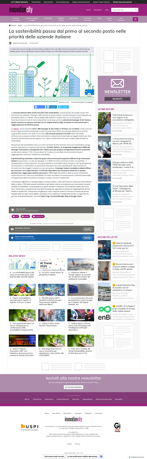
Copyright (77, 413)
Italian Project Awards (101, 2)
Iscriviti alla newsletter (73, 387)
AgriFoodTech (74, 18)
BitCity (27, 399)
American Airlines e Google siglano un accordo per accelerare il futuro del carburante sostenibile (79, 275)
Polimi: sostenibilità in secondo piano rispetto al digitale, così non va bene (20, 300)
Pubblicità (88, 413)
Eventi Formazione (121, 19)
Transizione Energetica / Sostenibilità (82, 102)
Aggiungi (87, 238)
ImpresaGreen (88, 399)
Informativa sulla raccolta (54, 456)
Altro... (107, 10)
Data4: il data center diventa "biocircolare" (49, 324)
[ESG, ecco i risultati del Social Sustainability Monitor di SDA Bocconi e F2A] (80, 341)
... (135, 2)
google (26, 216)
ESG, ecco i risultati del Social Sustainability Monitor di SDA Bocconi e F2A (80, 351)
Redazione (67, 413)
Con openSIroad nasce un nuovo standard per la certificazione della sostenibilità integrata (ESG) (22, 326)
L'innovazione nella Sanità (87, 19)
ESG (16, 216)
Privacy (77, 444)
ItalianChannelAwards (104, 399)
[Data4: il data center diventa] (51, 315)
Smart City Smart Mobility (16, 19)
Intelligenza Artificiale (61, 19)
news (20, 25)
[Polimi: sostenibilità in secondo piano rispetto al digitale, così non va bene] (22, 290)
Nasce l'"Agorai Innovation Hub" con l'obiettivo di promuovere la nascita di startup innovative (22, 352)
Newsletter (98, 10)
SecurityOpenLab (62, 2)
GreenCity (75, 399)
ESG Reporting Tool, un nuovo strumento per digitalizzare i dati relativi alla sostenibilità (51, 352)
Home (88, 10)
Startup (99, 18)
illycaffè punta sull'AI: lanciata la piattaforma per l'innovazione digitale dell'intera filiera (50, 301)
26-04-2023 (34, 43)
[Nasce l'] (22, 341)
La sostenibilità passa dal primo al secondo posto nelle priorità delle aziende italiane (22, 274)
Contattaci (98, 413)
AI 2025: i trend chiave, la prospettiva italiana (51, 273)
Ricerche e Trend (109, 19)
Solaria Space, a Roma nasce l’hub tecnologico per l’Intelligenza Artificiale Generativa (79, 326)
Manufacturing (48, 18)
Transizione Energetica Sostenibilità (31, 19)
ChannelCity (36, 2)
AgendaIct (118, 399)
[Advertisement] (73, 366)
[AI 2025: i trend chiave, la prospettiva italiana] (51, 264)
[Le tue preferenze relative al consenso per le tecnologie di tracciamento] (136, 457)
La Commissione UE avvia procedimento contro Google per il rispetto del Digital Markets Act (80, 301)
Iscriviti (87, 229)
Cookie (69, 444)
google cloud (39, 216)
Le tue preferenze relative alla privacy (82, 456)
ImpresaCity (48, 2)
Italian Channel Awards (81, 2)
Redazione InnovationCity (20, 43)
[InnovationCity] (21, 10)
